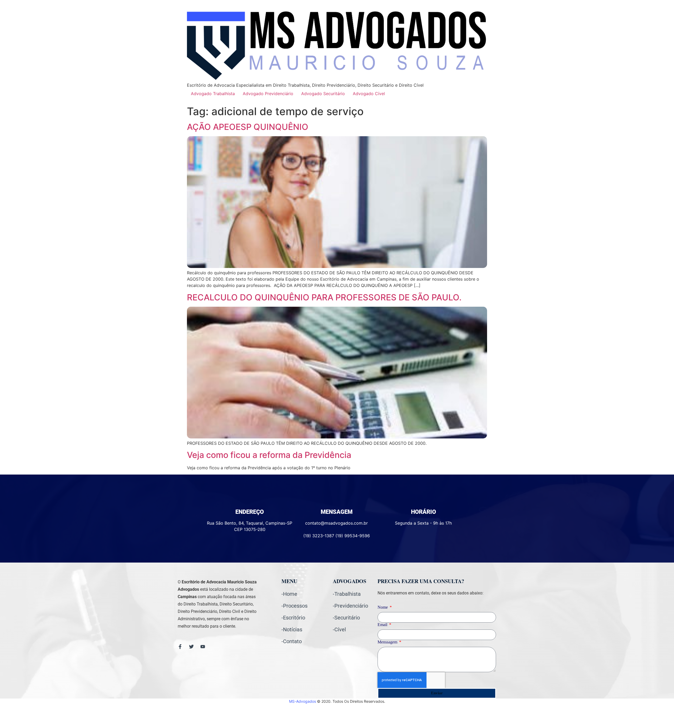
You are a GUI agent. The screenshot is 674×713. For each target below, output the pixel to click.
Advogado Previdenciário (268, 93)
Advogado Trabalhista (213, 93)
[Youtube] (202, 646)
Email (383, 625)
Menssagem (388, 642)
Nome (383, 607)
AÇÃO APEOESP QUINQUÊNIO (247, 127)
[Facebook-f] (180, 646)
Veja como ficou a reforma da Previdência (269, 455)
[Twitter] (191, 646)
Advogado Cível (369, 93)
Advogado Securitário (323, 93)
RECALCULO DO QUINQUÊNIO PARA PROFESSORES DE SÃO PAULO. (324, 297)
